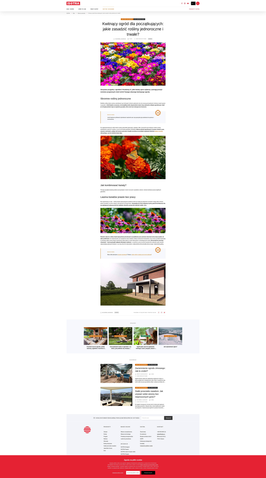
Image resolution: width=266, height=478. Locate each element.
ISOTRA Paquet (125, 449)
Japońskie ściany (108, 448)
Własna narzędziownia (126, 431)
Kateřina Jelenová (120, 38)
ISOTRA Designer (125, 447)
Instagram (184, 3)
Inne (105, 450)
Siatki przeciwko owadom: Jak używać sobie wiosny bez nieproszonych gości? (149, 394)
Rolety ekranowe (108, 443)
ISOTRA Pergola (125, 454)
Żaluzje (105, 431)
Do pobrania (143, 434)
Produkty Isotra (194, 9)
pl (192, 3)
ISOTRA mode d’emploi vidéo (128, 451)
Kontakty (142, 443)
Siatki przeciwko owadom (110, 445)
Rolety (105, 434)
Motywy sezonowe (108, 9)
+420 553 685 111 (161, 431)
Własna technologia (126, 434)
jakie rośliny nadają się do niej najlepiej (141, 254)
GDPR (141, 438)
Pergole (106, 436)
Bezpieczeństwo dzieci (145, 436)
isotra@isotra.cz (161, 434)
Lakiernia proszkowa (126, 438)
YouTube (188, 3)
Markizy (105, 438)
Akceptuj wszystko (148, 472)
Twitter (164, 312)
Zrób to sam (82, 9)
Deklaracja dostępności (146, 441)
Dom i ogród (70, 9)
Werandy (106, 441)
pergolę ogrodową (122, 254)
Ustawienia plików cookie (146, 445)
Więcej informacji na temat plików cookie (149, 464)
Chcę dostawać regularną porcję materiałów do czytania (117, 418)
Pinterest (161, 312)
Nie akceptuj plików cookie (133, 472)
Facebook (159, 312)
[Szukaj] (198, 3)
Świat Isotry (94, 9)
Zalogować (168, 418)
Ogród (150, 38)
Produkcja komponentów (127, 436)
